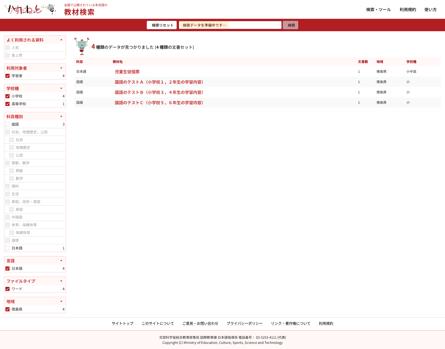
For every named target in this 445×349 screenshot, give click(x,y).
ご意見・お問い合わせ (200, 323)
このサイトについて (158, 323)
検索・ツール (378, 9)
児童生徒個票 (127, 71)
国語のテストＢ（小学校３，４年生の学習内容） (160, 92)
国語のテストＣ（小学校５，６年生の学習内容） (160, 102)
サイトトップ (122, 323)
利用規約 (408, 9)
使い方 (430, 9)
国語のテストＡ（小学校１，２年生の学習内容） (160, 82)
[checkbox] (7, 48)
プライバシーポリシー (245, 323)
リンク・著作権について (291, 323)
